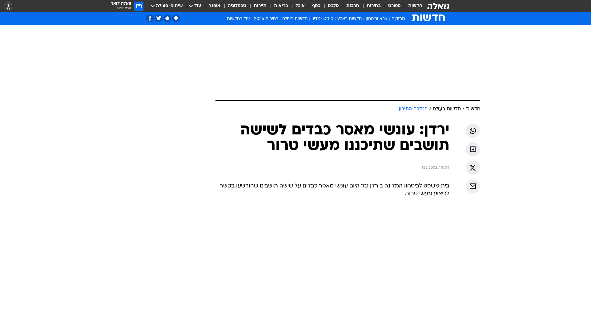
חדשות (415, 6)
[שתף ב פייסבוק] (473, 149)
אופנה (214, 6)
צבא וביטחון (377, 19)
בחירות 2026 (266, 19)
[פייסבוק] (150, 18)
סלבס (333, 6)
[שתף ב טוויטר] (473, 168)
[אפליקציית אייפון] (167, 18)
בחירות (374, 6)
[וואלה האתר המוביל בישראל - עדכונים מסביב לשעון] (438, 6)
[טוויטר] (159, 18)
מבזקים (398, 19)
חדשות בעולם (295, 19)
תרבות (352, 6)
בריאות (281, 6)
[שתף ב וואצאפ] (473, 131)
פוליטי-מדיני (322, 19)
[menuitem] (411, 6)
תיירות (260, 6)
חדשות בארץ (349, 19)
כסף (316, 6)
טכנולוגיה (237, 6)
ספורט (394, 6)
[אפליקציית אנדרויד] (176, 18)
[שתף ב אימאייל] (473, 186)
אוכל (300, 6)
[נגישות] (8, 6)
